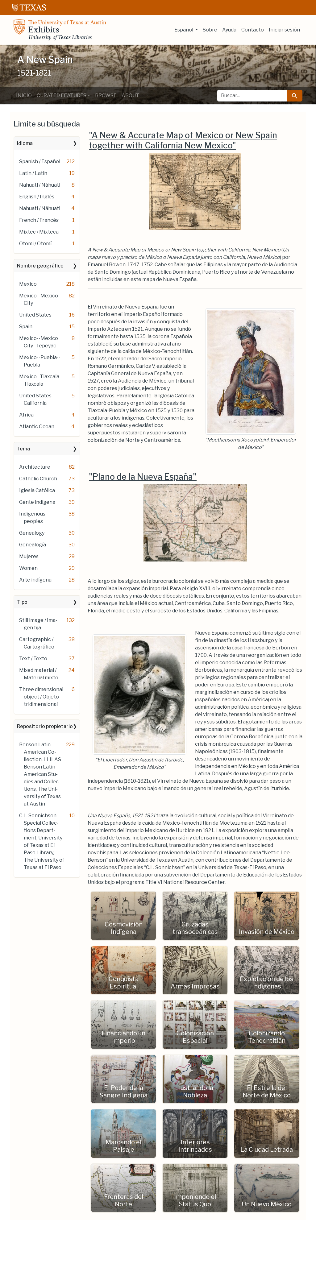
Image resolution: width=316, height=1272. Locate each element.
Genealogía (32, 545)
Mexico (28, 284)
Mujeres (29, 556)
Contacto (252, 30)
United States (35, 315)
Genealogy (31, 533)
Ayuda (229, 30)
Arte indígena (35, 580)
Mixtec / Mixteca (39, 232)
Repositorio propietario (45, 726)
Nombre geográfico (40, 266)
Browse (106, 95)
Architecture (34, 467)
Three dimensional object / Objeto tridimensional (41, 696)
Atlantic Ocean (36, 426)
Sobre (210, 30)
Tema (23, 449)
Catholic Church (38, 479)
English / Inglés (36, 197)
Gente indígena (37, 502)
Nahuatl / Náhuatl (39, 185)
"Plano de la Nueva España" (143, 477)
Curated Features (61, 95)
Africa (26, 415)
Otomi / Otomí (35, 244)
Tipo (22, 602)
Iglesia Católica (37, 490)
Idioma (25, 143)
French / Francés (39, 220)
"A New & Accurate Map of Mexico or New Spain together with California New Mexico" (183, 140)
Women (28, 568)
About (130, 95)
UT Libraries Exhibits (60, 30)
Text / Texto (33, 658)
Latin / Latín (33, 173)
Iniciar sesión (284, 30)
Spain (25, 326)
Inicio (24, 95)
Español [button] (184, 30)
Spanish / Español (39, 161)
